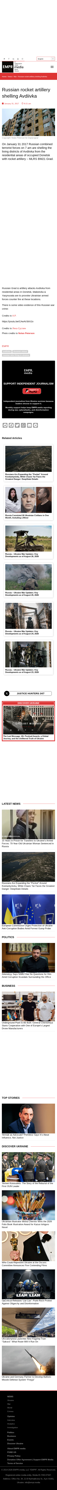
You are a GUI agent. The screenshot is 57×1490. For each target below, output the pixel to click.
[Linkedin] (13, 59)
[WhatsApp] (23, 425)
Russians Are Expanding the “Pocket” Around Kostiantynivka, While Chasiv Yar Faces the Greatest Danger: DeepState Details (26, 476)
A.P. (14, 315)
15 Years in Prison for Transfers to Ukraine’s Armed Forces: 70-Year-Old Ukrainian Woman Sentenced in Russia (28, 843)
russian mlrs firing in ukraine (16, 355)
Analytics (11, 1424)
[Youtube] (18, 59)
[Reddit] (5, 425)
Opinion (11, 1416)
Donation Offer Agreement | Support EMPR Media (30, 1459)
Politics (10, 1432)
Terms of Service (15, 1463)
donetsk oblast (20, 351)
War (9, 1404)
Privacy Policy (13, 1456)
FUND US (11, 1452)
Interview (11, 1420)
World (9, 1408)
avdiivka (7, 351)
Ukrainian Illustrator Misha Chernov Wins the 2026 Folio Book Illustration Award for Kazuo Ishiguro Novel (27, 1224)
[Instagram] (22, 59)
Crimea (10, 1411)
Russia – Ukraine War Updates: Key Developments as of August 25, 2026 (22, 594)
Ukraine (10, 1400)
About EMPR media (16, 1448)
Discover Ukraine (15, 1443)
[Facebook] (9, 59)
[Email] (29, 425)
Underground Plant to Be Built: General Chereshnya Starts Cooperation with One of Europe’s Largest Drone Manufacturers (27, 1025)
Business (11, 1436)
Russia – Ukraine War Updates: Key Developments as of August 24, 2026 (22, 632)
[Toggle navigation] (52, 67)
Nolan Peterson (26, 333)
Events (10, 1440)
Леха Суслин (19, 328)
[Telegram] (35, 425)
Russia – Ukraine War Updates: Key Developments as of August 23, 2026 (22, 671)
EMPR (5, 346)
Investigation (12, 1427)
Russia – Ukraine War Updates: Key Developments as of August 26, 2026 (22, 555)
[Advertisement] (28, 28)
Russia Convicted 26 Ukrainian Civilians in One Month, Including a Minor (27, 516)
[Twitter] (4, 59)
